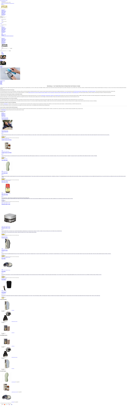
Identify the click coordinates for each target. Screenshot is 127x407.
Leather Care (3, 10)
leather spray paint (57, 92)
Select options (3, 179)
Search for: (3, 48)
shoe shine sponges (63, 92)
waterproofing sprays (76, 92)
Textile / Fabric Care (4, 11)
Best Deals (3, 112)
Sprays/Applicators (4, 31)
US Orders (3, 54)
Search (11, 48)
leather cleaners (69, 92)
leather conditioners (45, 92)
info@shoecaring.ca (4, 1)
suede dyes (52, 95)
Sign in (2, 20)
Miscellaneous (3, 32)
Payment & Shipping (4, 34)
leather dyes (53, 92)
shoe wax (49, 92)
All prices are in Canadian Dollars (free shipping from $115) (8, 3)
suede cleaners (43, 95)
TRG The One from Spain (77, 91)
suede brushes (48, 95)
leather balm (40, 92)
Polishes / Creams (3, 29)
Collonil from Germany (92, 91)
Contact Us (3, 35)
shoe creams (36, 92)
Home (2, 33)
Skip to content (5, 0)
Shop (2, 52)
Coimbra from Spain (84, 91)
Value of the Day (3, 9)
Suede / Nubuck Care (4, 28)
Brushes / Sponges (3, 12)
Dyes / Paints (3, 13)
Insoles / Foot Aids (3, 14)
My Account (3, 4)
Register (2, 22)
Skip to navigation (2, 0)
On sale (7, 117)
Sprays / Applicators (4, 115)
